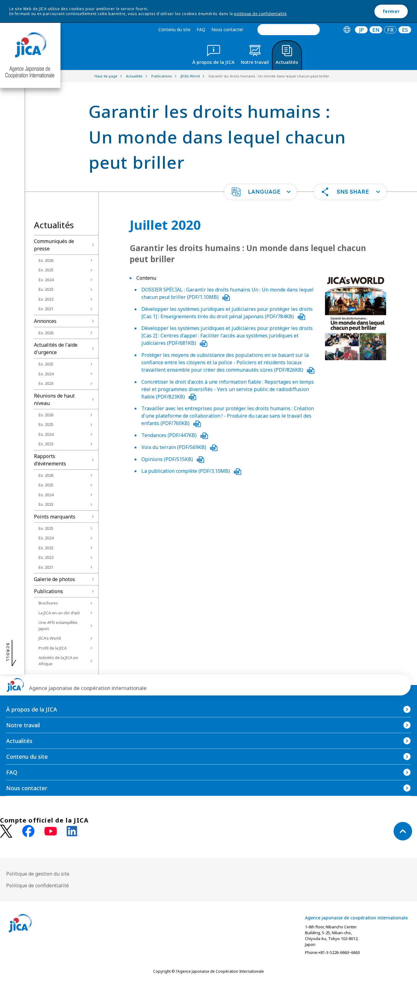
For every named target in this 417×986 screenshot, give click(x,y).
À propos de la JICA (31, 709)
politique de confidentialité (260, 13)
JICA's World (50, 638)
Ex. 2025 (46, 270)
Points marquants (54, 516)
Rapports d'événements (50, 460)
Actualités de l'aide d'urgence (55, 348)
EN (376, 29)
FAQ (201, 29)
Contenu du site (174, 29)
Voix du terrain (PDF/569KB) (174, 447)
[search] (288, 29)
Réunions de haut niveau (54, 399)
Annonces (45, 321)
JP (361, 29)
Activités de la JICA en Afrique (58, 660)
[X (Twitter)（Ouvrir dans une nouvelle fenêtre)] (6, 831)
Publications (48, 591)
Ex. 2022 (46, 299)
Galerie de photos (54, 579)
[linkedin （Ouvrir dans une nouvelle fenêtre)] (73, 831)
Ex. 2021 (46, 308)
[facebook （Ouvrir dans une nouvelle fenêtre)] (28, 831)
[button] (260, 191)
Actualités (19, 741)
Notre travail (23, 725)
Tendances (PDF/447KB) (169, 435)
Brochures (48, 603)
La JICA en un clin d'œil (59, 613)
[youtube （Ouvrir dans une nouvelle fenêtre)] (50, 831)
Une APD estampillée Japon (58, 625)
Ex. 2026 (46, 260)
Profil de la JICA (53, 648)
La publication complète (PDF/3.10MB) (186, 471)
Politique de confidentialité (37, 885)
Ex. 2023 (46, 289)
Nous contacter (227, 29)
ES (405, 29)
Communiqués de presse (54, 245)
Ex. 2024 (46, 280)
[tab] (346, 29)
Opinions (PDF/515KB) (167, 459)
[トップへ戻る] (403, 831)
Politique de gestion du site (37, 873)
